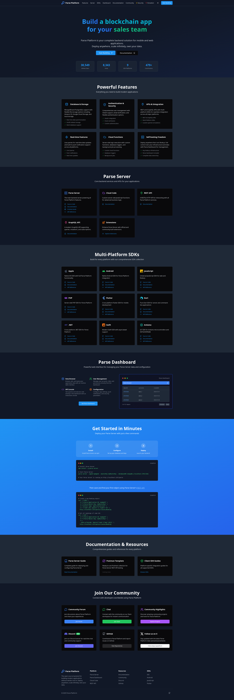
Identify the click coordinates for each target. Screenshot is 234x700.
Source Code (71, 204)
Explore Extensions (111, 233)
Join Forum (79, 621)
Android (150, 678)
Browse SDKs (144, 572)
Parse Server (94, 675)
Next (167, 404)
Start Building (167, 3)
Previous (162, 404)
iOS (148, 675)
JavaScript (150, 680)
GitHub (120, 683)
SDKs (99, 3)
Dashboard (107, 3)
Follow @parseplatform (155, 646)
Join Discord (79, 646)
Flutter (149, 683)
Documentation (118, 3)
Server (92, 3)
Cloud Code (94, 680)
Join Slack (117, 621)
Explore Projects (155, 621)
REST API (141, 488)
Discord (121, 680)
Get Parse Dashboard (88, 403)
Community (130, 3)
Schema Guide (71, 209)
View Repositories (117, 646)
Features (85, 3)
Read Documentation (70, 572)
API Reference (71, 212)
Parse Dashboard (96, 678)
